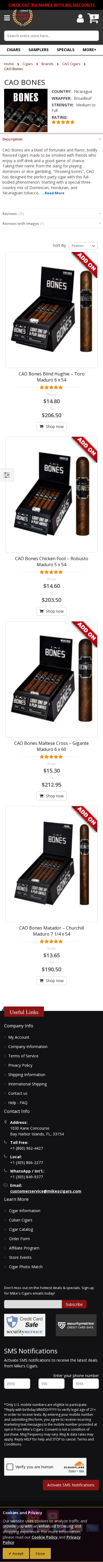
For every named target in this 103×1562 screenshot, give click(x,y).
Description (12, 139)
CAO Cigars (71, 63)
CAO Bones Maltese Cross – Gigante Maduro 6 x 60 (51, 746)
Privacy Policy (20, 1065)
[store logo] (23, 17)
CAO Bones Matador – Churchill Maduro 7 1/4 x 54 (51, 931)
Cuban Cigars (20, 1220)
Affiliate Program (24, 1248)
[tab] (51, 138)
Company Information (28, 1046)
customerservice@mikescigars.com (45, 1191)
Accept (17, 1553)
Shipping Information (26, 1074)
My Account (18, 1037)
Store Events (20, 1257)
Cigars (28, 63)
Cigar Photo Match (26, 1266)
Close (40, 1553)
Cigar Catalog (21, 1229)
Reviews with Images (22, 223)
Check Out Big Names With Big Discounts (51, 4)
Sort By (59, 245)
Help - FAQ (17, 1102)
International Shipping (27, 1084)
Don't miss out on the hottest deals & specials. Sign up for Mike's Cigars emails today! (49, 1290)
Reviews (12, 213)
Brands (47, 63)
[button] (89, 49)
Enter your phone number (76, 1375)
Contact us (17, 1093)
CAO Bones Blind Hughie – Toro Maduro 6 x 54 (52, 377)
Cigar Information (24, 1210)
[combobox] (51, 36)
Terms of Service (23, 1055)
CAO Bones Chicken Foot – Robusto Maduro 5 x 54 (51, 561)
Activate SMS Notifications (70, 1485)
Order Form (19, 1238)
